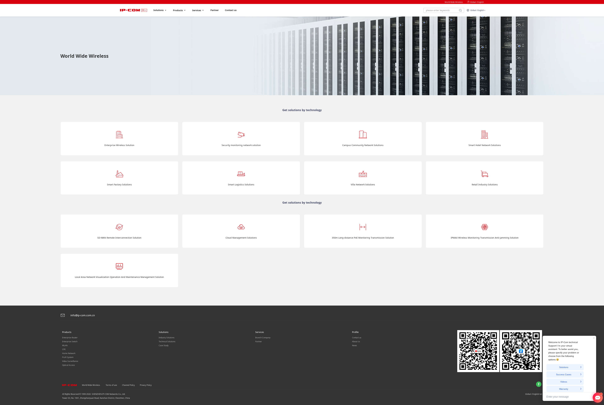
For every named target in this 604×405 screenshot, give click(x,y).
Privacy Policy (146, 385)
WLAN (64, 345)
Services (197, 10)
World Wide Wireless (454, 2)
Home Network (68, 353)
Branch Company (262, 337)
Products (178, 10)
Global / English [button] (476, 10)
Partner (214, 10)
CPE (64, 349)
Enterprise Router (70, 337)
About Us (356, 341)
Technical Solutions (167, 341)
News (354, 345)
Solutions (158, 10)
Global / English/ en (533, 394)
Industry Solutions (166, 337)
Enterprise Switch (69, 341)
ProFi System (67, 357)
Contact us (231, 10)
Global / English (477, 2)
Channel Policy (128, 385)
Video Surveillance (70, 361)
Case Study (163, 345)
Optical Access (68, 365)
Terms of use (111, 385)
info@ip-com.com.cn (82, 315)
